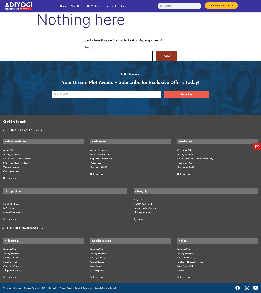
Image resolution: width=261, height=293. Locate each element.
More (124, 6)
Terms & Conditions (83, 288)
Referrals (52, 288)
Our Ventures (93, 6)
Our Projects (111, 6)
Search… (90, 47)
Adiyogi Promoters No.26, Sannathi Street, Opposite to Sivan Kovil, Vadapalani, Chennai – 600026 (101, 159)
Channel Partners (31, 288)
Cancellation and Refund (105, 288)
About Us (75, 6)
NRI (43, 288)
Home (63, 6)
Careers (17, 288)
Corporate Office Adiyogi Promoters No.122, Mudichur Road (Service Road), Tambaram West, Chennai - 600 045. (195, 159)
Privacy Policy (66, 288)
